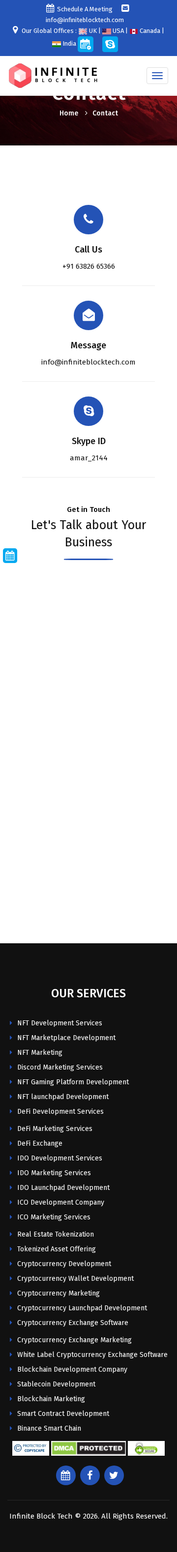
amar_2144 (89, 457)
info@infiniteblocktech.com (88, 362)
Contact (105, 113)
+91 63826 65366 (88, 266)
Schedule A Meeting (85, 9)
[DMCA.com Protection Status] (88, 1448)
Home (68, 113)
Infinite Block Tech (41, 1516)
